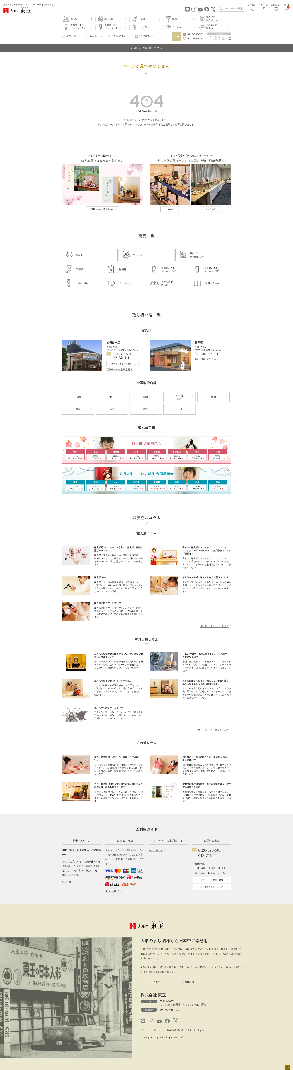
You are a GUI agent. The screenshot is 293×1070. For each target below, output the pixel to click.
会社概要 (156, 982)
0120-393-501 (121, 354)
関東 (145, 397)
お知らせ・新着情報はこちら (146, 48)
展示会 (93, 36)
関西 (77, 409)
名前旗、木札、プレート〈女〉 (78, 27)
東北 (111, 397)
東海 (213, 397)
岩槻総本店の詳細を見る (119, 369)
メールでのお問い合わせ (211, 886)
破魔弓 (175, 18)
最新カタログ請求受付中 (102, 209)
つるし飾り (143, 27)
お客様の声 (188, 982)
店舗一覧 (71, 36)
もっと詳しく (69, 881)
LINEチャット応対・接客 (120, 363)
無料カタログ (212, 283)
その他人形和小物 (211, 27)
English (201, 1030)
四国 (145, 409)
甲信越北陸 (179, 397)
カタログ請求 (118, 36)
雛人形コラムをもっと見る (214, 626)
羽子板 (141, 18)
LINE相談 (144, 36)
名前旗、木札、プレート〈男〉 (112, 27)
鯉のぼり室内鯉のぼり (212, 19)
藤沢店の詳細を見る (205, 359)
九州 (179, 409)
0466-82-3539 (210, 354)
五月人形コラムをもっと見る (213, 729)
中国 (111, 409)
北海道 (77, 397)
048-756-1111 (121, 357)
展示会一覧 (211, 209)
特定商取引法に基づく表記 (179, 1030)
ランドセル (177, 27)
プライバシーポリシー (151, 1030)
